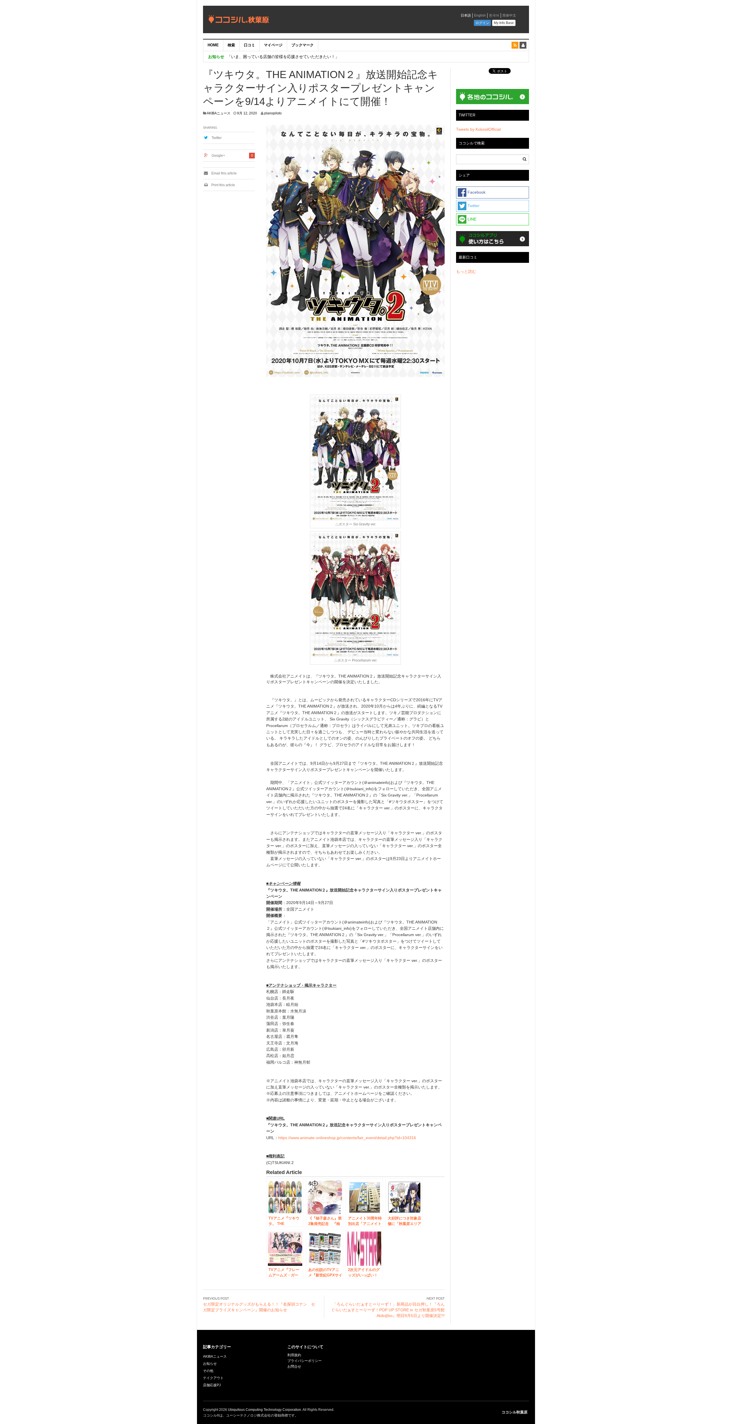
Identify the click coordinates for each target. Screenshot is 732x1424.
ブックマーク (302, 45)
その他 (208, 1371)
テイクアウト (213, 1378)
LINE (471, 219)
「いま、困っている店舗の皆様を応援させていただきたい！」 (283, 56)
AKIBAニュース (218, 113)
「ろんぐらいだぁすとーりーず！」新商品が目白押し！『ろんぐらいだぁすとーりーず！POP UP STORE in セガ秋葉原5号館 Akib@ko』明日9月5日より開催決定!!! (388, 1310)
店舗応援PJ (212, 1385)
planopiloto (273, 113)
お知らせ (210, 1364)
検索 (231, 45)
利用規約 (294, 1355)
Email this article (223, 173)
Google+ (218, 156)
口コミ (249, 45)
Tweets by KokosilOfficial (478, 129)
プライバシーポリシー (305, 1361)
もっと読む (466, 271)
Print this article (222, 185)
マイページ (273, 45)
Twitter (217, 138)
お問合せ (294, 1367)
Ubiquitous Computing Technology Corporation (264, 1410)
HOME (213, 45)
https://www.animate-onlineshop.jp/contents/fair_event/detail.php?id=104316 (347, 1137)
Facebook (476, 192)
